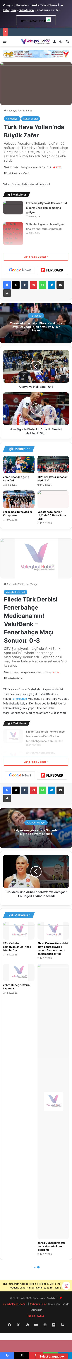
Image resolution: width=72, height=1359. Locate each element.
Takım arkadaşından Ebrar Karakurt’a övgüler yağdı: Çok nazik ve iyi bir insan (36, 326)
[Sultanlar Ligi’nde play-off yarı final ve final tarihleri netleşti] (13, 233)
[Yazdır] (7, 293)
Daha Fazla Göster (35, 256)
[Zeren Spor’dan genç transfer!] (19, 465)
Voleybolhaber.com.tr (15, 1303)
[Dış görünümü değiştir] (61, 42)
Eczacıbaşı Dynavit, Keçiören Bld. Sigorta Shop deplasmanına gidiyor (47, 207)
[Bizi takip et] (66, 1285)
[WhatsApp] (42, 285)
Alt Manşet (25, 110)
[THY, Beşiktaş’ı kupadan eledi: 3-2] (53, 464)
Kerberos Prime (38, 1303)
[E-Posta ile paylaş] (60, 285)
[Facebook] (7, 285)
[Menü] (4, 42)
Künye (40, 1315)
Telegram (9, 10)
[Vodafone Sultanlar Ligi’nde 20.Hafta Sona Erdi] (53, 499)
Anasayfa (11, 110)
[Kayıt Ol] (54, 42)
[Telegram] (51, 285)
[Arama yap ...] (67, 42)
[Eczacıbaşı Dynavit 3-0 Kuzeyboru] (19, 499)
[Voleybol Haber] (35, 41)
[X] (16, 285)
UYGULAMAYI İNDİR (33, 21)
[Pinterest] (33, 285)
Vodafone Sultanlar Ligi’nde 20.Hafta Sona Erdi (51, 515)
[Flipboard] (52, 270)
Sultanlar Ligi (30, 118)
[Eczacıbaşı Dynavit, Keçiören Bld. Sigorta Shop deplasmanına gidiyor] (13, 207)
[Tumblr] (24, 285)
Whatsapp (26, 10)
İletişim (31, 1315)
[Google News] (20, 270)
